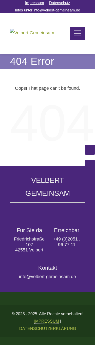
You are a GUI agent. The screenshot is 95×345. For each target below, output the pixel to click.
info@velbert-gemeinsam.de (56, 10)
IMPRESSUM (46, 321)
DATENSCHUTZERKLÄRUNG (47, 328)
